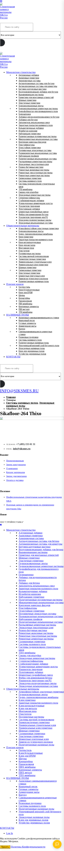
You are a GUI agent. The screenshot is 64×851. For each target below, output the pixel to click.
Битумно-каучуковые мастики (32, 89)
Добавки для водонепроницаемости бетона (39, 117)
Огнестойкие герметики (30, 147)
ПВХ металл (24, 309)
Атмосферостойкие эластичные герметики (39, 228)
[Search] (2, 42)
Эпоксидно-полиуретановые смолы (35, 220)
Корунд (22, 329)
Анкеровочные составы (30, 80)
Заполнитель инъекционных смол (34, 122)
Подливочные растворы (30, 253)
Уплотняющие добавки (29, 209)
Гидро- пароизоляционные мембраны (36, 234)
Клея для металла (27, 245)
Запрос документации (16, 476)
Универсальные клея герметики (33, 264)
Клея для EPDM (25, 292)
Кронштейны (24, 298)
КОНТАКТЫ (13, 356)
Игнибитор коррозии (28, 131)
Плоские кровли (15, 284)
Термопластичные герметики (32, 259)
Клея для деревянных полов (31, 351)
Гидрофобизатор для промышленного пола (38, 111)
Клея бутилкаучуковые (29, 290)
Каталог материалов (15, 472)
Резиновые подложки (28, 337)
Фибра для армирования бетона (33, 214)
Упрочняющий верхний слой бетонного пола (39, 345)
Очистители (24, 251)
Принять (5, 847)
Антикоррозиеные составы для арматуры (38, 86)
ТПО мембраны (25, 189)
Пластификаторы (27, 145)
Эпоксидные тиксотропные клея (34, 164)
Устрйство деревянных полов (32, 354)
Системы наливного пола (30, 181)
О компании (12, 468)
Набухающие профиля (29, 156)
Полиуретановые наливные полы (34, 281)
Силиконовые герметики (30, 178)
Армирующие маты (27, 326)
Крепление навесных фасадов (32, 142)
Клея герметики (26, 237)
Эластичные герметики (29, 103)
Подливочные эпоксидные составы (35, 150)
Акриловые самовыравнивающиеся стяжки (39, 317)
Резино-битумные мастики (31, 167)
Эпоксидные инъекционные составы (36, 223)
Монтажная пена (26, 248)
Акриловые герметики (29, 78)
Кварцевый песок (27, 320)
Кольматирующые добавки (31, 128)
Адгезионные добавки (29, 75)
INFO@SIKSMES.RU (12, 50)
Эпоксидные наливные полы (32, 348)
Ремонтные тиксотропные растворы (36, 172)
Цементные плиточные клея (32, 276)
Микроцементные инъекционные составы (38, 139)
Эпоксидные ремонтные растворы (34, 195)
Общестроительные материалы (22, 225)
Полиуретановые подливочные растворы (38, 136)
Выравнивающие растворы (31, 94)
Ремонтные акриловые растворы (34, 170)
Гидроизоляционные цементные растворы (38, 108)
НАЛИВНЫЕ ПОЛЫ (17, 315)
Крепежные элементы (29, 306)
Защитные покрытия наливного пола (36, 125)
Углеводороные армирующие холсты (36, 203)
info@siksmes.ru (21, 448)
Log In (9, 833)
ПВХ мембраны (25, 304)
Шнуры (22, 295)
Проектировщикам (15, 461)
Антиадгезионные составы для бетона (36, 83)
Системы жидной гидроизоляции (34, 256)
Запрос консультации (16, 464)
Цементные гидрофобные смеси (33, 212)
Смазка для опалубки (28, 192)
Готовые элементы (27, 323)
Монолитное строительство (21, 72)
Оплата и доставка (14, 480)
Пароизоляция (25, 301)
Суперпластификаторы (29, 198)
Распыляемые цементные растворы (35, 161)
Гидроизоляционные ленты (31, 106)
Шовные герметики (27, 100)
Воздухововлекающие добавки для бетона (38, 92)
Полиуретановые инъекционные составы (38, 159)
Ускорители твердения (29, 206)
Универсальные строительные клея (35, 262)
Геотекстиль (24, 287)
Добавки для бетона (28, 119)
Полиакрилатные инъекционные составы (38, 153)
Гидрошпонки (25, 114)
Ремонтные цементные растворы (34, 175)
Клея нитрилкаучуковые (30, 242)
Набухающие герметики (30, 133)
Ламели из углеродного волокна (33, 278)
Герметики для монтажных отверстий (36, 97)
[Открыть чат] (57, 844)
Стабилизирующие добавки (31, 200)
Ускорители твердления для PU (33, 217)
